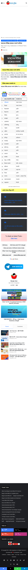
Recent (7, 326)
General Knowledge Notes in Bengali (12, 37)
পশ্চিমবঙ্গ (6, 102)
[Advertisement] (14, 21)
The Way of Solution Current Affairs (8, 516)
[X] (15, 285)
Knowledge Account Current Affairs (8, 514)
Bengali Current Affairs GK (6, 495)
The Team (17, 554)
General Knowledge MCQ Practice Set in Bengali (11, 512)
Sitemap (9, 554)
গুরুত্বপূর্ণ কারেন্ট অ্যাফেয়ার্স (10, 521)
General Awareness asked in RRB (8, 505)
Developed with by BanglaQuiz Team (14, 552)
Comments (20, 326)
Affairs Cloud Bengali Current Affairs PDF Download (11, 491)
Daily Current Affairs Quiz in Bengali (8, 502)
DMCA (12, 554)
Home (3, 37)
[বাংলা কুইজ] (11, 3)
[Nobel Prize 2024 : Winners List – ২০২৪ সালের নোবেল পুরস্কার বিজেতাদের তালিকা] (4, 351)
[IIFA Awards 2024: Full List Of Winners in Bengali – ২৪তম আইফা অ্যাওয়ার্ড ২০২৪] (4, 357)
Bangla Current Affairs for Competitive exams (10, 493)
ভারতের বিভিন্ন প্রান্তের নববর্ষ (19, 255)
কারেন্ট (3, 521)
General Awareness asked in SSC (8, 507)
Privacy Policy (23, 554)
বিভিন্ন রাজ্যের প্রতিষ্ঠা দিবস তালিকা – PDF (13, 214)
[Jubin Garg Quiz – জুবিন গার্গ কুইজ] (4, 332)
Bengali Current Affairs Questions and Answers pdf (11, 498)
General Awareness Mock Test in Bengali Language (11, 509)
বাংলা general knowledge (20, 521)
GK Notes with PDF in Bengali (18, 245)
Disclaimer (14, 556)
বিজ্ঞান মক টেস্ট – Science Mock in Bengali (18, 337)
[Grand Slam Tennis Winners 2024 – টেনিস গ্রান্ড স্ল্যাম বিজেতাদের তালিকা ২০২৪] (4, 345)
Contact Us (4, 554)
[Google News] (14, 259)
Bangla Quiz (5, 50)
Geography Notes (22, 40)
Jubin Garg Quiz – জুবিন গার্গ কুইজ (17, 330)
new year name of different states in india (14, 248)
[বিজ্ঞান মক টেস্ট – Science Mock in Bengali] (4, 338)
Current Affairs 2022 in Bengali (7, 500)
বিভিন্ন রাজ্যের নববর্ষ (7, 255)
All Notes (5, 245)
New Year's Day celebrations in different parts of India (14, 251)
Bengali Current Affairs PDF (18, 495)
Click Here (14, 238)
